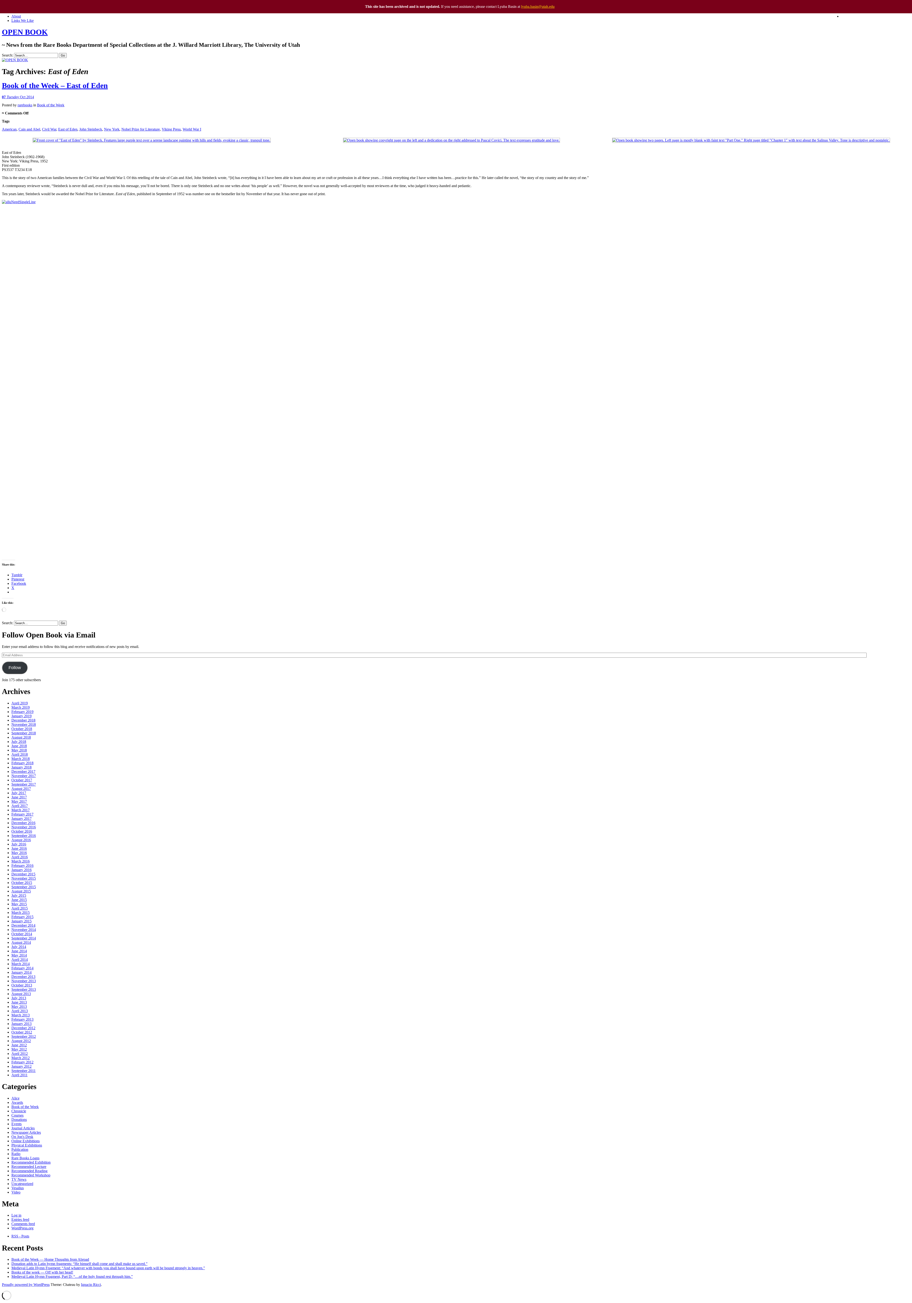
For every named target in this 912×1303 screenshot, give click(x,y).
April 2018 (19, 754)
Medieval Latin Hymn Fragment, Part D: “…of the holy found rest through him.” (72, 1277)
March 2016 (20, 861)
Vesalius (17, 1188)
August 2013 (21, 994)
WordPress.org (22, 1228)
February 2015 (22, 917)
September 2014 (23, 938)
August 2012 (21, 1041)
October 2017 (21, 780)
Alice (15, 1098)
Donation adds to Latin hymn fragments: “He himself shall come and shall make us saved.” (79, 1264)
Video (15, 1192)
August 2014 (21, 942)
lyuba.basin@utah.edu (538, 7)
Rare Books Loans (25, 1158)
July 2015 (18, 895)
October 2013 (21, 985)
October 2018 (21, 729)
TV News (18, 1179)
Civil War (49, 129)
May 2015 (19, 904)
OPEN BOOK (25, 32)
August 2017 (21, 789)
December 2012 (23, 1028)
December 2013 (23, 977)
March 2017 (20, 810)
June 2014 (19, 951)
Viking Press (171, 129)
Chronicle (18, 1111)
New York (111, 129)
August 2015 (21, 891)
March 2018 (20, 759)
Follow (15, 667)
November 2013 (23, 981)
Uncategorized (22, 1184)
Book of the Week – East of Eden (55, 85)
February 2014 (22, 968)
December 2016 (23, 823)
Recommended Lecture (28, 1167)
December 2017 (23, 772)
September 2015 (23, 887)
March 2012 (20, 1058)
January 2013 (21, 1024)
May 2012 (19, 1049)
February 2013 (22, 1019)
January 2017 (21, 819)
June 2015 (19, 900)
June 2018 (19, 746)
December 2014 (23, 925)
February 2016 (22, 866)
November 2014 (23, 930)
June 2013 (19, 1002)
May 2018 (19, 750)
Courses (17, 1115)
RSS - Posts (20, 1236)
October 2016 (21, 831)
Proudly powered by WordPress (26, 1285)
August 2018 (21, 737)
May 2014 (19, 955)
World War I (192, 129)
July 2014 (18, 947)
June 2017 (19, 797)
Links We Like (22, 21)
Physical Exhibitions (26, 1145)
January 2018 (21, 767)
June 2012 (19, 1045)
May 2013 (19, 1007)
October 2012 (21, 1032)
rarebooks (25, 105)
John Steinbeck (90, 129)
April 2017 (19, 806)
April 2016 (19, 857)
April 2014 (19, 960)
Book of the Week (50, 105)
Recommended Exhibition (31, 1162)
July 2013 (18, 998)
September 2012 (23, 1036)
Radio (15, 1154)
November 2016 (23, 827)
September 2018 (23, 733)
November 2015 (23, 878)
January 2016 (21, 870)
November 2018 (23, 724)
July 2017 (18, 793)
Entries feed (20, 1220)
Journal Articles (23, 1128)
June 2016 (19, 848)
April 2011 (19, 1075)
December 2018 (23, 720)
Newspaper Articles (26, 1132)
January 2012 (21, 1066)
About (16, 16)
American (9, 129)
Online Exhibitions (25, 1141)
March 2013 (20, 1015)
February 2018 (22, 763)
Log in (16, 1215)
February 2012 (22, 1062)
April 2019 (19, 703)
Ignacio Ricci (91, 1285)
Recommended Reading (29, 1171)
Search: (7, 55)
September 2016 (23, 836)
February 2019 (22, 712)
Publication (19, 1149)
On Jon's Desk (22, 1137)
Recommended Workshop (30, 1175)
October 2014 (21, 934)
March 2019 (20, 707)
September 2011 (23, 1071)
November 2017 (23, 776)
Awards (17, 1102)
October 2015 (21, 883)
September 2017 (23, 784)
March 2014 (20, 964)
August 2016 (21, 840)
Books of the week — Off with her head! (42, 1272)
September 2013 (23, 989)
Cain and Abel (29, 129)
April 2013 (19, 1011)
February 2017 (22, 814)
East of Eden (67, 129)
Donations (19, 1120)
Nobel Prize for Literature (140, 129)
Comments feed (23, 1224)
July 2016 (18, 844)
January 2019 (21, 716)
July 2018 (18, 742)
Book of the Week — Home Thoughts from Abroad (50, 1259)
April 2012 (19, 1054)
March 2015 (20, 913)
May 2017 (19, 801)
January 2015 (21, 921)
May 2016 (19, 853)
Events (16, 1124)
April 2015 (19, 908)
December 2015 (23, 874)
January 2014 (21, 972)
